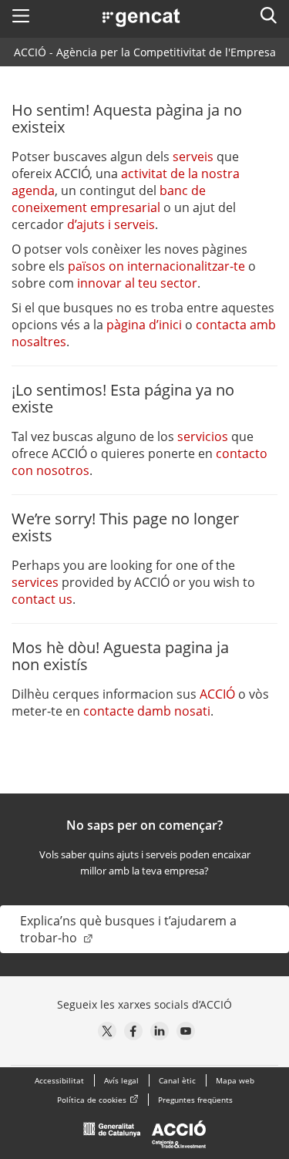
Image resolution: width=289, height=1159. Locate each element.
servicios (202, 436)
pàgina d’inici (144, 324)
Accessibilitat (59, 1080)
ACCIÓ (217, 694)
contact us (42, 599)
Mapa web (235, 1080)
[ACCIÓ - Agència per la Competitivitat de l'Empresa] (145, 1138)
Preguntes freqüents (195, 1099)
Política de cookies (91, 1099)
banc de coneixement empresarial (109, 199)
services (35, 582)
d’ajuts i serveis (111, 224)
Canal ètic (177, 1080)
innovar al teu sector (137, 283)
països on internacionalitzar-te (156, 266)
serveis (193, 156)
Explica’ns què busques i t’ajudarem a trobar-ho (128, 929)
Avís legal (121, 1080)
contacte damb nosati (146, 710)
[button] (21, 15)
